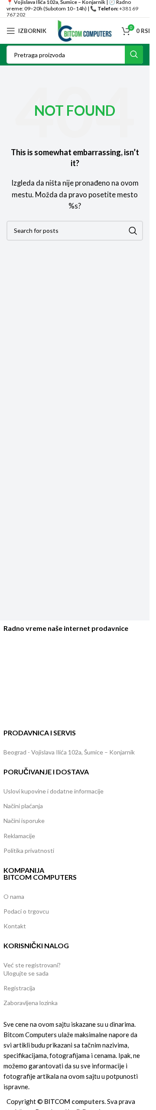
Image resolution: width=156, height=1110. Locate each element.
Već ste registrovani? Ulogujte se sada (32, 968)
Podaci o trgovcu (26, 911)
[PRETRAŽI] (134, 55)
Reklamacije (19, 835)
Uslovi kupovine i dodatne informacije (53, 791)
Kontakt (14, 926)
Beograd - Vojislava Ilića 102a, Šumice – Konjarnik (69, 752)
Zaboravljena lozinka (30, 1002)
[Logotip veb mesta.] (84, 30)
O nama (13, 896)
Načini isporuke (24, 820)
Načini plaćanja (23, 806)
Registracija (19, 988)
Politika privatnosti (28, 850)
